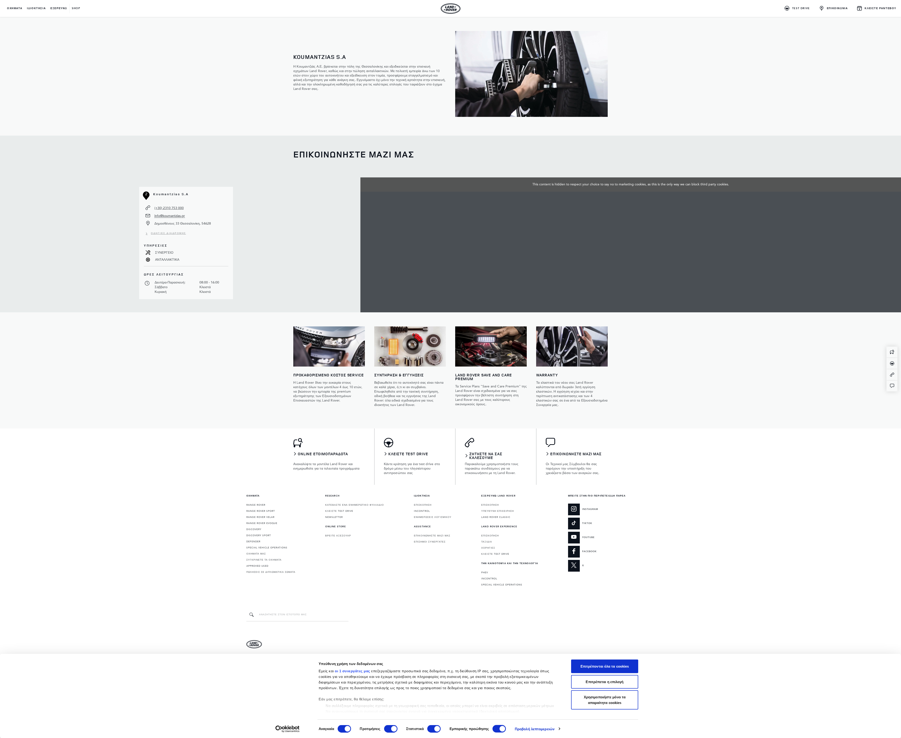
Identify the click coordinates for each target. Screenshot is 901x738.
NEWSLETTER (334, 517)
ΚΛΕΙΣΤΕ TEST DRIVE (339, 511)
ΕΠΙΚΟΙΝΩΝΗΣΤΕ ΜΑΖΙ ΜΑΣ (432, 535)
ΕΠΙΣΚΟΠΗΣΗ (422, 505)
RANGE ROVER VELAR (260, 517)
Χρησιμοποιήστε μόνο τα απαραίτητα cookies (605, 700)
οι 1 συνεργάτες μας (352, 671)
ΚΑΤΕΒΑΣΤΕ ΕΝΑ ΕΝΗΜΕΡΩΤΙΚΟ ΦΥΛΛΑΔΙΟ (354, 505)
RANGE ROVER (255, 505)
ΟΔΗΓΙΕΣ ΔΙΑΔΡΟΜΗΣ (168, 233)
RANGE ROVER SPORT (260, 511)
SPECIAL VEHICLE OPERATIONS (266, 547)
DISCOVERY (253, 529)
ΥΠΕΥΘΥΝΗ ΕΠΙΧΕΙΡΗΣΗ (497, 511)
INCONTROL (422, 511)
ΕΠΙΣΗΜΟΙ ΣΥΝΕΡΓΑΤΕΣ (430, 541)
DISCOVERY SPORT (258, 535)
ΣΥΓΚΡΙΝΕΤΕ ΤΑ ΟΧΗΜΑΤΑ (264, 559)
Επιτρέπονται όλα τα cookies (604, 666)
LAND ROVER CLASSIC (495, 517)
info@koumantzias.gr (169, 216)
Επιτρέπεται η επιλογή (604, 682)
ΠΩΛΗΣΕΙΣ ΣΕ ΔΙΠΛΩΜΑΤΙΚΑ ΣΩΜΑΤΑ (270, 572)
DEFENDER (253, 541)
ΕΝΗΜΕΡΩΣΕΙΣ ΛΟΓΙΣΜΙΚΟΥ (432, 517)
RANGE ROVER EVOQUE (261, 523)
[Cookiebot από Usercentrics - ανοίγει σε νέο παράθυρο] (287, 728)
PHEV (484, 572)
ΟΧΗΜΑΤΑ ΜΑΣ (256, 553)
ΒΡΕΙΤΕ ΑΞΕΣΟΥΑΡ (338, 535)
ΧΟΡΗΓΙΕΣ (488, 548)
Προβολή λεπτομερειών (534, 729)
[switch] (390, 728)
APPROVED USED (257, 566)
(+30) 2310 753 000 (169, 208)
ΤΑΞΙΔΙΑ (486, 541)
